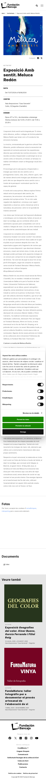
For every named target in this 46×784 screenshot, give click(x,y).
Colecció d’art (23, 761)
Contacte (23, 767)
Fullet (7, 564)
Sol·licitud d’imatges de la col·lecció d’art (23, 758)
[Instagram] (31, 738)
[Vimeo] (26, 738)
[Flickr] (20, 738)
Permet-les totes (23, 419)
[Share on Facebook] (38, 58)
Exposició (20, 632)
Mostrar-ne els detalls (31, 413)
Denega (23, 432)
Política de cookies (14, 773)
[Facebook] (10, 738)
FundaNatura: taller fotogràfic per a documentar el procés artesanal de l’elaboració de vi (20, 697)
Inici (3, 13)
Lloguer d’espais (23, 751)
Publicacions (23, 764)
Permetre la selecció (23, 426)
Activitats (10, 13)
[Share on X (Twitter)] (41, 58)
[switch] (40, 391)
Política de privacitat (30, 773)
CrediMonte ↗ (23, 748)
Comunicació (23, 754)
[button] (37, 5)
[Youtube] (36, 738)
